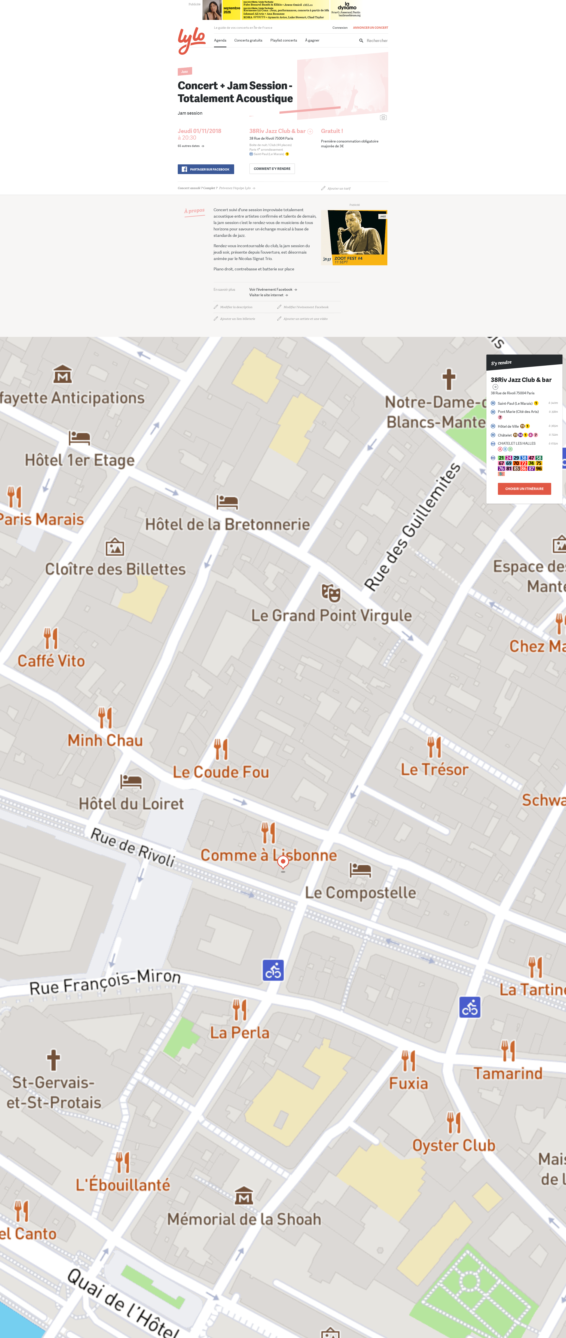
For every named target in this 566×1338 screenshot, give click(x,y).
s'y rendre (272, 169)
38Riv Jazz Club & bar (277, 131)
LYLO (192, 41)
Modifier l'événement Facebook (306, 307)
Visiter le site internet (266, 295)
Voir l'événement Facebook (271, 289)
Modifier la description (236, 307)
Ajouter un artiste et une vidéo (306, 319)
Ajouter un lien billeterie (237, 319)
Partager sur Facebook (209, 169)
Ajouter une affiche (364, 118)
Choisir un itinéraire (524, 489)
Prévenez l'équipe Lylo (214, 188)
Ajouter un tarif (339, 188)
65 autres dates (189, 146)
